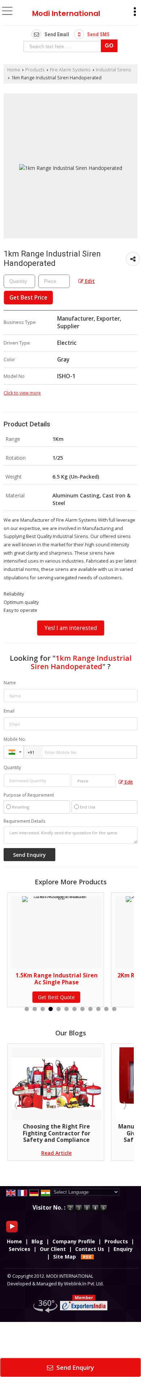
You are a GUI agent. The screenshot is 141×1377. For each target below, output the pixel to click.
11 (106, 1009)
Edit (89, 281)
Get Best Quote (100, 997)
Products (35, 70)
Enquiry (123, 1248)
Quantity (12, 767)
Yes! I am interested (70, 628)
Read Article (100, 1152)
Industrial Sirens (113, 70)
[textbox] (64, 46)
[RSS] (87, 1256)
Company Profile (73, 1241)
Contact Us (89, 1248)
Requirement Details (24, 821)
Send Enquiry (74, 1367)
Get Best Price (28, 297)
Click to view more (22, 393)
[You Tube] (12, 1225)
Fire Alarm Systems (70, 70)
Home (13, 70)
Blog (37, 1241)
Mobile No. (15, 739)
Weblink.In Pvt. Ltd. (84, 1284)
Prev (16, 1105)
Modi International (66, 13)
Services (19, 1248)
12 (114, 1009)
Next (124, 1105)
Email (9, 711)
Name (10, 683)
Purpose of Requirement (29, 795)
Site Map (64, 1256)
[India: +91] (14, 752)
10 (98, 1009)
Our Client (53, 1248)
